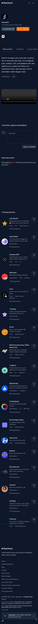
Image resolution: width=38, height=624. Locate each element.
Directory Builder (7, 588)
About (3, 561)
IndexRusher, (18, 603)
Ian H (14, 162)
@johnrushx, (9, 605)
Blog (3, 567)
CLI (14, 76)
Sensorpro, (22, 602)
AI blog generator (7, 591)
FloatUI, (16, 602)
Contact (4, 570)
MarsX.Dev (28, 597)
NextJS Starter (6, 576)
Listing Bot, (11, 603)
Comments (19, 49)
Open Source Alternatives (10, 579)
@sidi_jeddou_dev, (18, 605)
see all (19, 607)
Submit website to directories (11, 585)
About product (7, 49)
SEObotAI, (5, 603)
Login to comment (29, 147)
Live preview (7, 29)
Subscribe (12, 615)
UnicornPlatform (26, 603)
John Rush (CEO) (7, 582)
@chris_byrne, (13, 607)
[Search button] (29, 3)
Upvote (24, 29)
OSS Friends (6, 573)
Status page (5, 609)
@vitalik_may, (28, 605)
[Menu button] (33, 3)
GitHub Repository (7, 564)
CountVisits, (29, 602)
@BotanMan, (5, 607)
